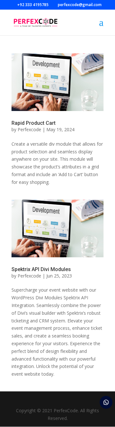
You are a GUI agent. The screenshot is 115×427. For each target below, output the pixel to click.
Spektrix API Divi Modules (41, 269)
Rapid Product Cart (34, 123)
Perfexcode (29, 129)
